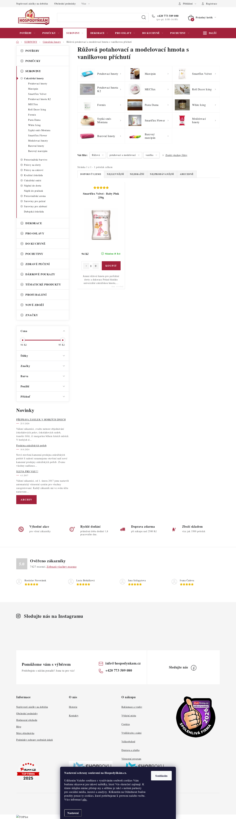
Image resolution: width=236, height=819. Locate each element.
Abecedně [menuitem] (187, 174)
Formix (32, 114)
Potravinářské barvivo (35, 159)
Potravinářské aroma (35, 196)
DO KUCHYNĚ (35, 243)
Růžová (96, 155)
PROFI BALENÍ (35, 295)
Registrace (211, 3)
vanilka (150, 155)
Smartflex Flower (37, 135)
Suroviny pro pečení (35, 201)
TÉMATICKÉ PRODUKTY (43, 284)
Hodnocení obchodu (26, 720)
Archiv (26, 499)
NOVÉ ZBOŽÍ (34, 305)
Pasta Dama (34, 119)
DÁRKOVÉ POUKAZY (40, 274)
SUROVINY (33, 71)
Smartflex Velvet (37, 93)
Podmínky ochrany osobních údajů (34, 739)
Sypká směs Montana (39, 130)
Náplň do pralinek (33, 190)
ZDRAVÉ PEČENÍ (37, 264)
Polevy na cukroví (33, 170)
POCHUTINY (34, 254)
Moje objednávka (25, 733)
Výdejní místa (128, 715)
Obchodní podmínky (65, 3)
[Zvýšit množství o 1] (96, 266)
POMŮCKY (33, 61)
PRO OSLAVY (34, 233)
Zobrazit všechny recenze (62, 566)
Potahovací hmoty (37, 83)
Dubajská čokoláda (34, 211)
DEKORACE (33, 223)
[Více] (210, 33)
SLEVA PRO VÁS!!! (27, 471)
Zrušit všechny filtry (176, 155)
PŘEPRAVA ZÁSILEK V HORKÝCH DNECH (41, 419)
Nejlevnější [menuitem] (115, 174)
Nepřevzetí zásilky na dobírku (32, 3)
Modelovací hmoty (38, 140)
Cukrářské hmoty (34, 78)
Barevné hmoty (36, 145)
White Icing (34, 125)
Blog (18, 726)
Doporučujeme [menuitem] (90, 174)
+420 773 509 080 (167, 15)
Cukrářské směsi (32, 180)
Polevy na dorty (32, 164)
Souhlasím (161, 776)
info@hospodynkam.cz (123, 663)
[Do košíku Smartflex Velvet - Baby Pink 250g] (111, 265)
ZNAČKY (31, 315)
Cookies (125, 724)
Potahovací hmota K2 (39, 99)
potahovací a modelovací (123, 155)
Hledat (144, 17)
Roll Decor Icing (37, 109)
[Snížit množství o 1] (86, 266)
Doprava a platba (130, 750)
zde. (84, 799)
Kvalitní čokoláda (33, 175)
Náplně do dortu (32, 185)
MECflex (33, 104)
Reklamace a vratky (131, 706)
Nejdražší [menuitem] (137, 174)
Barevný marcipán (37, 151)
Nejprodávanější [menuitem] (162, 174)
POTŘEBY (32, 51)
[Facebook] (193, 668)
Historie (73, 706)
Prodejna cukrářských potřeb (31, 445)
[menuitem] (27, 33)
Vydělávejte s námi (131, 732)
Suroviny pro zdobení (35, 206)
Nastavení (73, 813)
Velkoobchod (128, 741)
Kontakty (74, 715)
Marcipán (33, 88)
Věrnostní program (131, 758)
